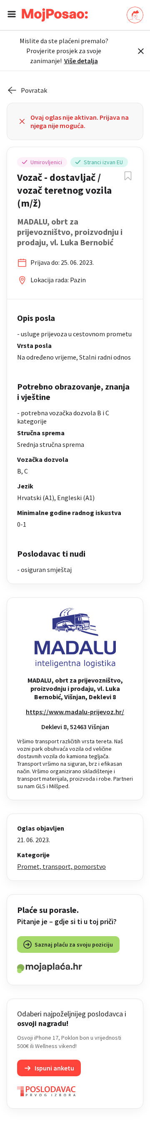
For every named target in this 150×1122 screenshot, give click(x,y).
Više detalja (81, 61)
